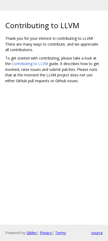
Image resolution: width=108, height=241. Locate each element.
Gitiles (31, 232)
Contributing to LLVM (30, 63)
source (97, 232)
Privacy (46, 232)
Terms (60, 232)
